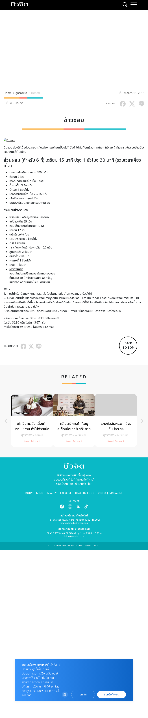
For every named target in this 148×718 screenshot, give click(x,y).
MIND (39, 493)
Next (142, 421)
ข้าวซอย (35, 93)
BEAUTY (51, 493)
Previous (5, 421)
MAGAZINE (116, 493)
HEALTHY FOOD (84, 493)
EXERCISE (65, 493)
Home (8, 93)
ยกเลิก (83, 695)
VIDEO (102, 493)
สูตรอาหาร (21, 93)
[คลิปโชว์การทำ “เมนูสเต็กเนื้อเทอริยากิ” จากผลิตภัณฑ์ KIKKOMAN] (74, 420)
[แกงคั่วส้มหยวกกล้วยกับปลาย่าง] (116, 420)
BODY (28, 493)
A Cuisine (16, 103)
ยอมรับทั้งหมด (111, 695)
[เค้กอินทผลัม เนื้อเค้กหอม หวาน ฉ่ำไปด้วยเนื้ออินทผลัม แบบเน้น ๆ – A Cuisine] (32, 420)
